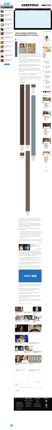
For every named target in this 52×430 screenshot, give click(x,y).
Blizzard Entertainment (23, 303)
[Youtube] (46, 405)
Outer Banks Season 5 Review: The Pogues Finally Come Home (46, 145)
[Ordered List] (23, 387)
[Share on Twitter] (16, 44)
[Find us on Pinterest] (48, 5)
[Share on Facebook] (16, 42)
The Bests (32, 10)
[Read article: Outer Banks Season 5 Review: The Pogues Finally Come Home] (47, 141)
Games (27, 39)
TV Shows (45, 127)
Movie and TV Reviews (35, 8)
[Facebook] (46, 401)
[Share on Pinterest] (16, 46)
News (28, 39)
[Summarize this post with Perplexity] (16, 54)
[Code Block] (27, 387)
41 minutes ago (46, 108)
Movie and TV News (24, 8)
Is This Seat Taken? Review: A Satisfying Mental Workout (45, 55)
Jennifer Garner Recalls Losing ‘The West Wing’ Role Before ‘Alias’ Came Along (8, 33)
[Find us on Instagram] (46, 5)
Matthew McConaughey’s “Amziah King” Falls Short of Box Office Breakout (47, 82)
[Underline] (21, 387)
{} (29, 387)
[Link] (28, 387)
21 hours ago (46, 135)
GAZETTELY (30, 5)
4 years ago (24, 39)
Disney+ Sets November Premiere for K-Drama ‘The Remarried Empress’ (8, 60)
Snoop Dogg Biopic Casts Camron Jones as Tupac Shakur (7, 51)
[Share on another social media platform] (16, 56)
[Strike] (22, 387)
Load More (6, 64)
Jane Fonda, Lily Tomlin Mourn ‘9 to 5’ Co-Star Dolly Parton (8, 42)
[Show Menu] (15, 5)
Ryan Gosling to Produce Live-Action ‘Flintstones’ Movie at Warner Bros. (8, 46)
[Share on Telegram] (16, 50)
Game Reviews (45, 8)
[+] (30, 387)
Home (17, 8)
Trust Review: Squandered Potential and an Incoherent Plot (47, 62)
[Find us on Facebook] (42, 5)
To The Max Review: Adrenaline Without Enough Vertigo (48, 87)
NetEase (37, 55)
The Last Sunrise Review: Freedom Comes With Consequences (7, 15)
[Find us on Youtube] (50, 5)
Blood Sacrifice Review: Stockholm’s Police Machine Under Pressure (48, 76)
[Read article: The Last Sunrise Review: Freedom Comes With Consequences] (47, 100)
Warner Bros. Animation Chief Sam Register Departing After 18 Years (8, 55)
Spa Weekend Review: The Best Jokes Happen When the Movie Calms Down (46, 158)
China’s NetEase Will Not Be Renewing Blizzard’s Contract (6, 6)
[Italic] (20, 387)
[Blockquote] (26, 387)
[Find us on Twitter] (44, 5)
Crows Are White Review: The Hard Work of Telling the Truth (8, 10)
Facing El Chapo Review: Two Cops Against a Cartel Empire (47, 67)
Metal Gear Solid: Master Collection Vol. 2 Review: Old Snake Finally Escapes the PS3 (8, 19)
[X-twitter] (46, 403)
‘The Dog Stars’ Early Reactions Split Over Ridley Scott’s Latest (48, 72)
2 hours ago (46, 120)
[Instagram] (46, 407)
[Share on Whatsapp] (16, 48)
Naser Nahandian (19, 39)
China (27, 303)
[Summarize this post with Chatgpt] (16, 52)
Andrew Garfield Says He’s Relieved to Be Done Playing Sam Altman (8, 37)
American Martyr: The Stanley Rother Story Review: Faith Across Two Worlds (8, 24)
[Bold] (19, 387)
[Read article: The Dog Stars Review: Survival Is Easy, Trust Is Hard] (47, 113)
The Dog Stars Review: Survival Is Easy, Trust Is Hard (8, 28)
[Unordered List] (24, 387)
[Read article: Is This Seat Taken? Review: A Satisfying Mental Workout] (47, 49)
